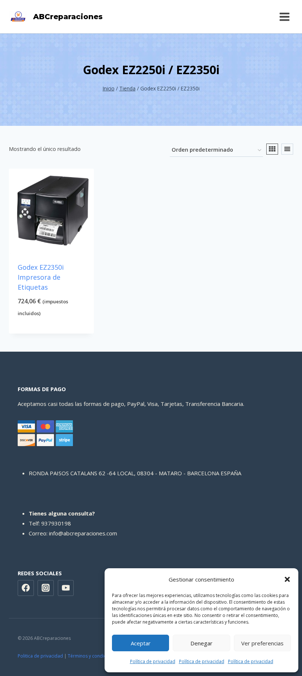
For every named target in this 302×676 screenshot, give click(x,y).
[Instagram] (46, 588)
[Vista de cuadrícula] (272, 149)
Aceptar (141, 643)
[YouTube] (66, 588)
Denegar (201, 643)
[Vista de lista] (287, 149)
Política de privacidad (152, 661)
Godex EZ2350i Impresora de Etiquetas (41, 277)
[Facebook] (26, 588)
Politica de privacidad (40, 656)
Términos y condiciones (92, 656)
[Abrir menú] (284, 16)
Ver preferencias (262, 643)
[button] (287, 579)
